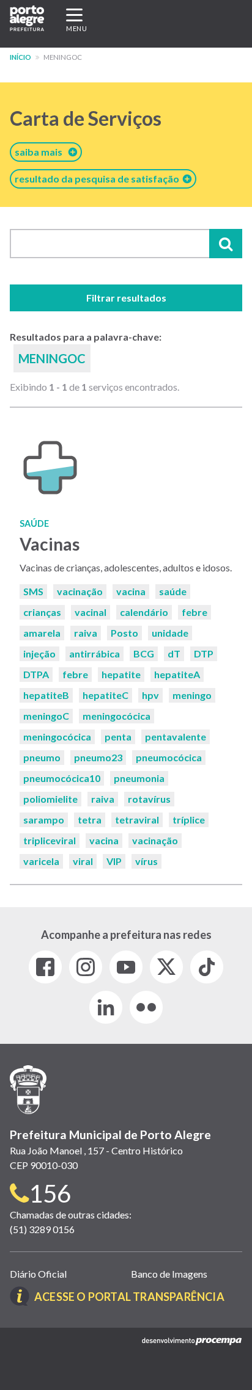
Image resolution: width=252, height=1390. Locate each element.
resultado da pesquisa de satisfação (99, 178)
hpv (150, 695)
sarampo (43, 819)
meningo (192, 695)
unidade (170, 633)
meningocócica (116, 716)
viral (83, 861)
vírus (146, 861)
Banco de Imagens (169, 1274)
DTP (203, 653)
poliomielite (50, 799)
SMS (33, 591)
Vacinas (50, 544)
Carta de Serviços (85, 118)
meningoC (46, 716)
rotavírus (149, 799)
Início (20, 57)
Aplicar (225, 243)
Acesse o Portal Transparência (129, 1296)
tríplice (188, 819)
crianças (42, 612)
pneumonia (139, 778)
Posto (124, 633)
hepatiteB (46, 695)
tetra (90, 819)
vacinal (90, 612)
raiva (85, 633)
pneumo (42, 757)
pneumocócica (169, 757)
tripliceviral (49, 840)
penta (118, 736)
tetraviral (137, 819)
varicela (41, 861)
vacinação (80, 591)
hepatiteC (105, 695)
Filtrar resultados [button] (126, 297)
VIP (114, 861)
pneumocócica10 (61, 778)
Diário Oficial (38, 1274)
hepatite (121, 674)
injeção (39, 653)
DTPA (36, 674)
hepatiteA (177, 674)
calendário (144, 612)
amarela (42, 633)
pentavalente (175, 736)
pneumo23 (98, 757)
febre (194, 612)
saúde (173, 591)
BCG (143, 653)
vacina (131, 591)
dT (174, 653)
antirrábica (94, 653)
